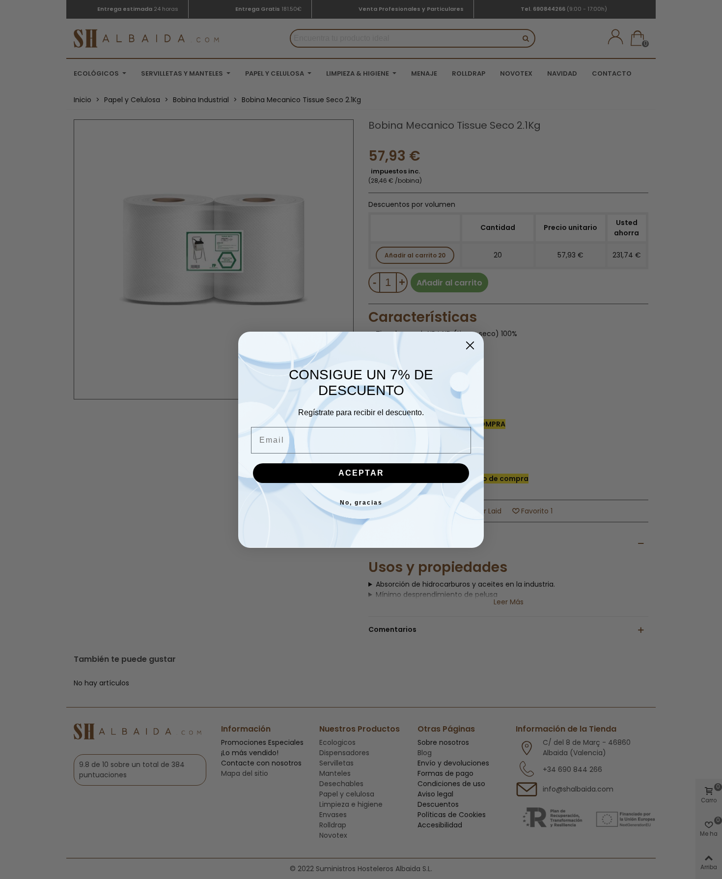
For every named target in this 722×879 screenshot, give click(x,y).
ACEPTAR (361, 473)
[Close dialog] (470, 345)
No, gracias (361, 502)
